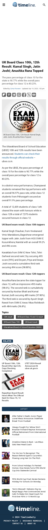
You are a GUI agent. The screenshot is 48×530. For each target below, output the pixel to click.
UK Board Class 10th (12, 322)
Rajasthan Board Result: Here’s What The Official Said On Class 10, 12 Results (13, 397)
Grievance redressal (32, 521)
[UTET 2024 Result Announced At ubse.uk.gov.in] (35, 352)
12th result (8, 317)
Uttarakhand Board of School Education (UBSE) (23, 327)
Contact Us (17, 523)
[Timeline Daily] (24, 4)
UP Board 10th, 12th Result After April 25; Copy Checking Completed (11, 367)
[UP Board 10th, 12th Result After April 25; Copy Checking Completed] (12, 352)
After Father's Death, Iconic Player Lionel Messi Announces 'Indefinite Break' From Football (27, 418)
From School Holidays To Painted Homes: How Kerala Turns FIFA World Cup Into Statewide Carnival (28, 468)
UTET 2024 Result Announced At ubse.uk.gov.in (33, 366)
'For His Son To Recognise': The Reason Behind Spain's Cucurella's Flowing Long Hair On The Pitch (27, 455)
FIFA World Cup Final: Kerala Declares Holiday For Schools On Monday (28, 480)
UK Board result (31, 322)
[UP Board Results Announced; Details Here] (13, 381)
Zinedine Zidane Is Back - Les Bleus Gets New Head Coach (27, 443)
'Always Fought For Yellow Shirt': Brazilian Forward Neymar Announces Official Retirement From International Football (29, 431)
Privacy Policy (11, 521)
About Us (31, 523)
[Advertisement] (24, 33)
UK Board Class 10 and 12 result (30, 317)
